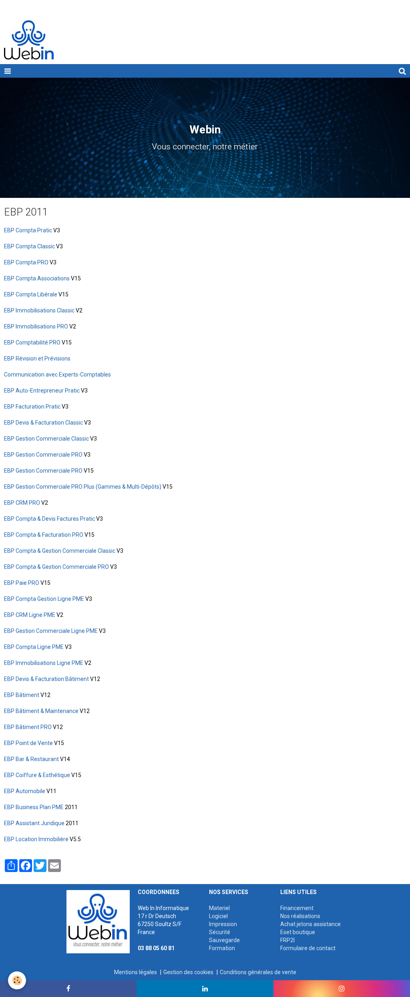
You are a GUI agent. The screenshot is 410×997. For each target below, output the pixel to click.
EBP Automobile (24, 791)
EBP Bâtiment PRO (28, 727)
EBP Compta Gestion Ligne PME (44, 599)
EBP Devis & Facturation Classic (43, 422)
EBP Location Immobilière (36, 839)
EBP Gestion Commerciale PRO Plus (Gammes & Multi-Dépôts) (82, 486)
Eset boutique (297, 932)
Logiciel (218, 916)
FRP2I (287, 940)
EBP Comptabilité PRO (32, 342)
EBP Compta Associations (37, 278)
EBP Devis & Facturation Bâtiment (46, 679)
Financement (297, 908)
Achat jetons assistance (310, 924)
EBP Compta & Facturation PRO (43, 535)
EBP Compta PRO (26, 262)
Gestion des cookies (188, 972)
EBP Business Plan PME (34, 807)
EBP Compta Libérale (30, 294)
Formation (222, 948)
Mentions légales (135, 972)
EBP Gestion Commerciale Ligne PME (51, 631)
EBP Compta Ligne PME (34, 647)
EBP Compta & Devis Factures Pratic (49, 519)
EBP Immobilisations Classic (39, 310)
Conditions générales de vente (258, 972)
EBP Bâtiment (21, 695)
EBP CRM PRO (22, 503)
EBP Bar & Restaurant (31, 759)
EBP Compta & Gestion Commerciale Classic (59, 551)
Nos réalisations (300, 916)
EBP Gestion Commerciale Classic (46, 438)
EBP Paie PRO (21, 583)
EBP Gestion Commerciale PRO (44, 454)
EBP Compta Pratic (28, 230)
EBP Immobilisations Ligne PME (43, 663)
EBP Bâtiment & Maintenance (41, 711)
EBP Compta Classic (29, 246)
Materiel (219, 908)
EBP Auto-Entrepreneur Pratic (42, 390)
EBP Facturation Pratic (32, 406)
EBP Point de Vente (28, 743)
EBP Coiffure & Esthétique (37, 775)
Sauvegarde (224, 940)
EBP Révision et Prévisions (37, 358)
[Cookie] (17, 980)
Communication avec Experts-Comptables (57, 374)
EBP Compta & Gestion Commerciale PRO (56, 567)
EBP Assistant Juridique (34, 823)
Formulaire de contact (308, 948)
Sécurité (219, 932)
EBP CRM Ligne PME (29, 615)
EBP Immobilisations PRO (36, 326)
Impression (223, 924)
